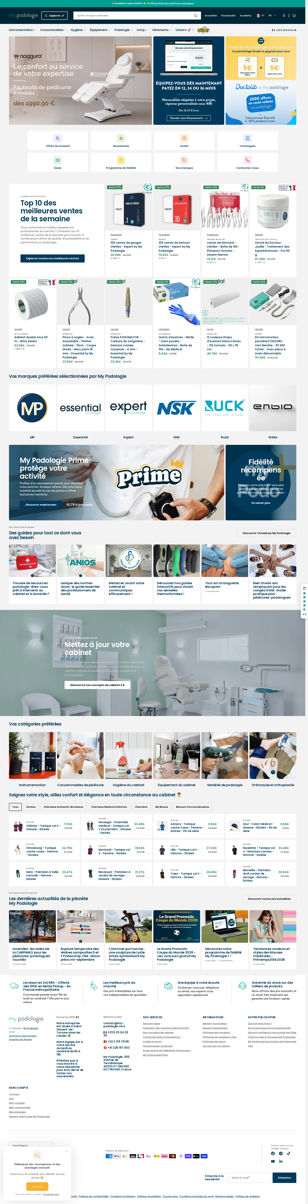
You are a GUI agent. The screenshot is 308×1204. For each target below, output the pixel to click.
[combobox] (137, 16)
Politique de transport (216, 1032)
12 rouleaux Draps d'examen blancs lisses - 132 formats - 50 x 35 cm (224, 343)
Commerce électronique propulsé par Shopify (22, 1037)
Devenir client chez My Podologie (29, 1116)
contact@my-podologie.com (114, 1025)
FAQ (250, 1046)
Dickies (31, 807)
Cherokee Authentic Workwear (63, 807)
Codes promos (152, 1041)
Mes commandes (19, 1107)
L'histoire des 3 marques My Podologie (272, 1037)
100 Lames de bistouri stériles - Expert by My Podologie (174, 247)
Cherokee (141, 807)
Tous (15, 807)
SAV (11, 1098)
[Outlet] (203, 30)
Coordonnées (170, 1196)
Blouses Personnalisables (192, 807)
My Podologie (30, 1028)
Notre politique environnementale (269, 1028)
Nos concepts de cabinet (158, 1032)
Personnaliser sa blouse (157, 1046)
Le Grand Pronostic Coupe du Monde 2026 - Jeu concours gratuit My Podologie (176, 954)
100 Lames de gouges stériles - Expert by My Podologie (126, 247)
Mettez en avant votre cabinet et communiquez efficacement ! (126, 588)
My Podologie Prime (155, 1055)
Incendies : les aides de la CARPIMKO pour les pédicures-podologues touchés (31, 954)
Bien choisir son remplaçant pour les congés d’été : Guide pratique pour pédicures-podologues (272, 590)
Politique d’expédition (149, 1196)
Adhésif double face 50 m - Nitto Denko (31, 339)
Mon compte (17, 1103)
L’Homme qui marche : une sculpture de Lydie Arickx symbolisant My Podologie (127, 954)
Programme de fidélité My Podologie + (167, 1050)
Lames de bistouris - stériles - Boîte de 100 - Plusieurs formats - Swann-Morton (223, 249)
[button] (293, 16)
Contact (14, 1094)
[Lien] (80, 80)
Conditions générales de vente (196, 1196)
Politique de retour (214, 1041)
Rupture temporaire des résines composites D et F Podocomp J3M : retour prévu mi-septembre (80, 954)
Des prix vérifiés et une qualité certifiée (272, 1032)
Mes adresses (17, 1112)
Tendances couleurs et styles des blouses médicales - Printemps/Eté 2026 (271, 954)
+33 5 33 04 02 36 (286, 30)
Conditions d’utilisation (123, 1196)
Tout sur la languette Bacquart (222, 585)
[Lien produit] (44, 826)
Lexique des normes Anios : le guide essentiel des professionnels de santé (80, 588)
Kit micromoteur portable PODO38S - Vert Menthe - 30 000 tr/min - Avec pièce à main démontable (270, 345)
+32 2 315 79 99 (118, 1041)
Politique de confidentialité (94, 1196)
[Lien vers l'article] (32, 574)
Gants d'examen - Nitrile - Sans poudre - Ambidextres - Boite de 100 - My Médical (176, 343)
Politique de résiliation (248, 1196)
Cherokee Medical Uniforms (109, 807)
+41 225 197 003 (118, 1048)
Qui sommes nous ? (260, 1023)
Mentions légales (224, 1196)
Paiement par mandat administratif (166, 1028)
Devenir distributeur (215, 1028)
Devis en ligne (151, 1023)
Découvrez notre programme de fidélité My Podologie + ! (223, 952)
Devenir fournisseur (215, 1023)
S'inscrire (284, 1178)
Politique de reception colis (219, 1037)
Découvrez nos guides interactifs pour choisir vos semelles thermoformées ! (175, 588)
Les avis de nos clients (216, 1046)
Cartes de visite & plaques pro (162, 1037)
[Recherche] (196, 16)
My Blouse (161, 807)
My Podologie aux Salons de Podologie (272, 1041)
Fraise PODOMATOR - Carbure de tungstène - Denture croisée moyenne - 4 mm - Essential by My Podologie (128, 347)
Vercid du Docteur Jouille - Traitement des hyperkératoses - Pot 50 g (272, 249)
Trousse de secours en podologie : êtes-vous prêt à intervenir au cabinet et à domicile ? (31, 588)
